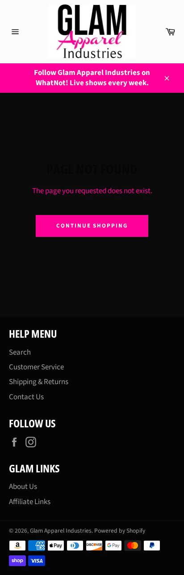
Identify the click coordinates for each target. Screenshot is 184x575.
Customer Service (36, 367)
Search (20, 352)
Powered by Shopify (119, 530)
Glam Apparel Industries (61, 530)
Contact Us (26, 397)
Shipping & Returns (38, 381)
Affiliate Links (29, 501)
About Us (23, 486)
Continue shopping (92, 226)
